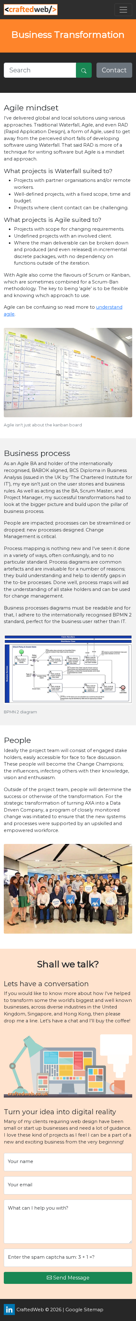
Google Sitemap (84, 1310)
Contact (114, 70)
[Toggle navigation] (123, 9)
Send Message (71, 1278)
